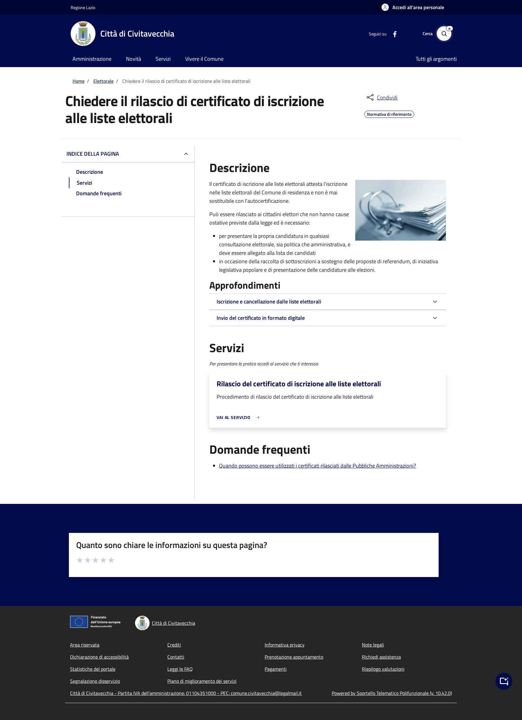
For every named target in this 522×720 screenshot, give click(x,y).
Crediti (174, 644)
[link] (240, 417)
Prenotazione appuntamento (294, 656)
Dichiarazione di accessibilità (99, 656)
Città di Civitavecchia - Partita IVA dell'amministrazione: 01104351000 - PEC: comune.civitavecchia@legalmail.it (186, 693)
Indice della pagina (92, 154)
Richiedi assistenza (381, 656)
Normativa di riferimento (389, 113)
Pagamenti (276, 669)
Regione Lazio (83, 7)
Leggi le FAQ (180, 669)
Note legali (373, 644)
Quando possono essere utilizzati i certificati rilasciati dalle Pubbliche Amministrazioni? (317, 466)
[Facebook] (392, 33)
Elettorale (103, 81)
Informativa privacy (284, 644)
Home (78, 81)
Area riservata (84, 644)
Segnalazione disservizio (95, 681)
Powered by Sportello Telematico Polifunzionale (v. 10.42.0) (392, 693)
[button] (412, 7)
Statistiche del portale (92, 669)
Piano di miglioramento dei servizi (202, 681)
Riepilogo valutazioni (383, 669)
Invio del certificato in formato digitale (261, 318)
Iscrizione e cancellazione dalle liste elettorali (269, 301)
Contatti (175, 656)
